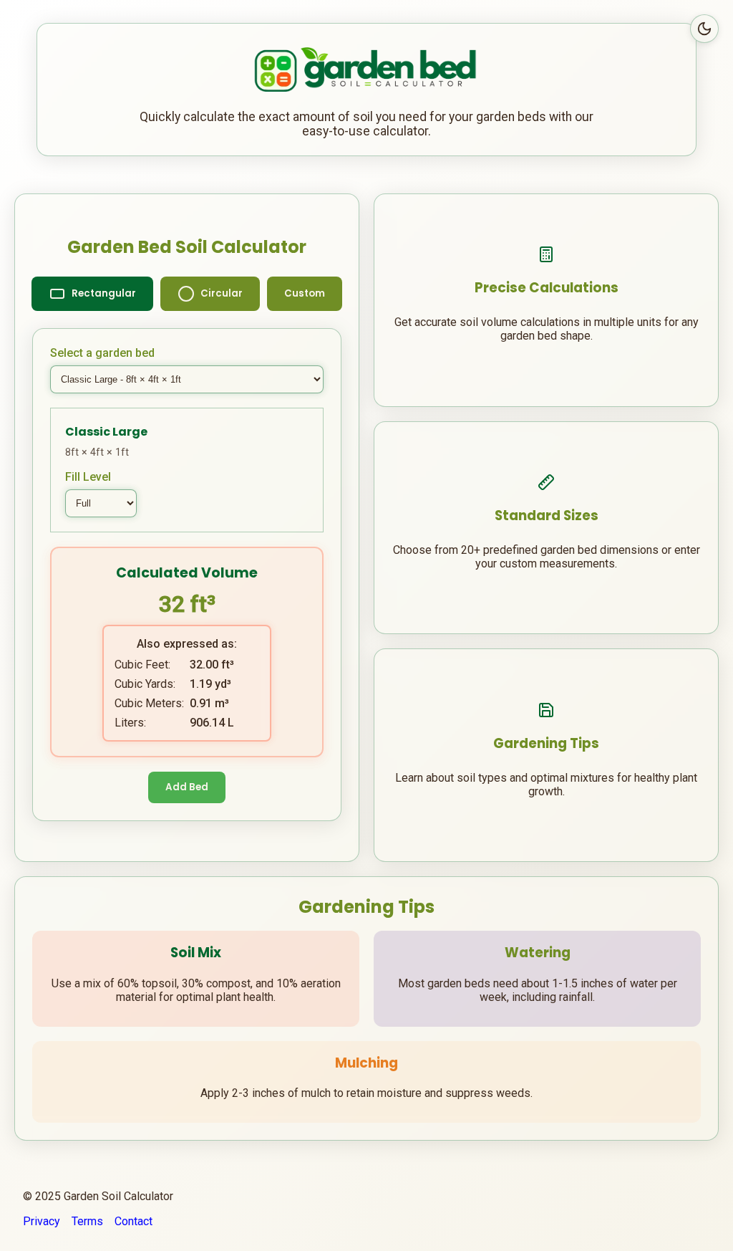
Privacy (41, 1221)
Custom (304, 293)
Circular (221, 293)
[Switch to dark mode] (704, 28)
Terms (87, 1221)
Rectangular (104, 293)
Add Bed (186, 787)
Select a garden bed (102, 353)
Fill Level (88, 477)
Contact (133, 1221)
